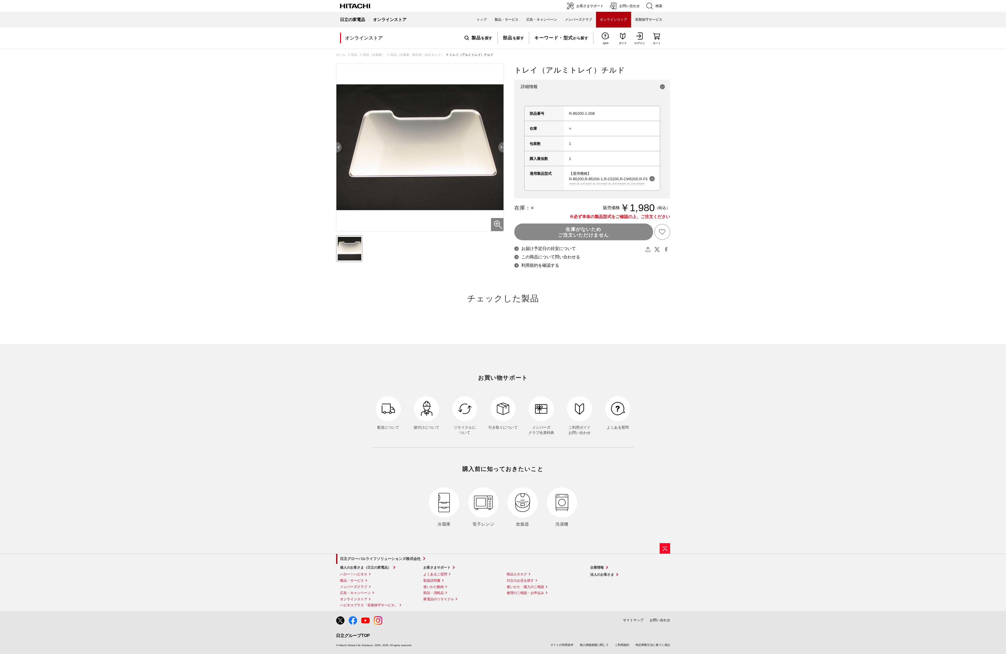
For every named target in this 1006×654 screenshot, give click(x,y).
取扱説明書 (431, 580)
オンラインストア (353, 599)
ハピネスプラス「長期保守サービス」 (369, 605)
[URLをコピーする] (648, 249)
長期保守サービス (648, 19)
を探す (482, 38)
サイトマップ (633, 620)
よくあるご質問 (435, 574)
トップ (482, 19)
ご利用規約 (622, 644)
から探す (561, 38)
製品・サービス (352, 580)
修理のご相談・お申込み (525, 593)
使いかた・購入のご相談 (525, 587)
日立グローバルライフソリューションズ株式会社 (380, 559)
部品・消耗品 (433, 593)
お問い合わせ (660, 620)
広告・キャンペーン (355, 593)
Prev (336, 147)
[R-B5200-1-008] (349, 248)
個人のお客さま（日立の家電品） (365, 567)
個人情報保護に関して (594, 644)
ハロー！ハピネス (353, 574)
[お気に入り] (662, 232)
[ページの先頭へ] (665, 548)
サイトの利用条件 (561, 644)
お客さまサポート (437, 567)
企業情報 (597, 567)
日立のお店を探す (520, 580)
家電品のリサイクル (438, 599)
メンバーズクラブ (578, 19)
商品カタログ (517, 574)
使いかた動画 (433, 587)
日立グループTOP (353, 635)
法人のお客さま (602, 574)
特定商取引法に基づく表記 (653, 644)
